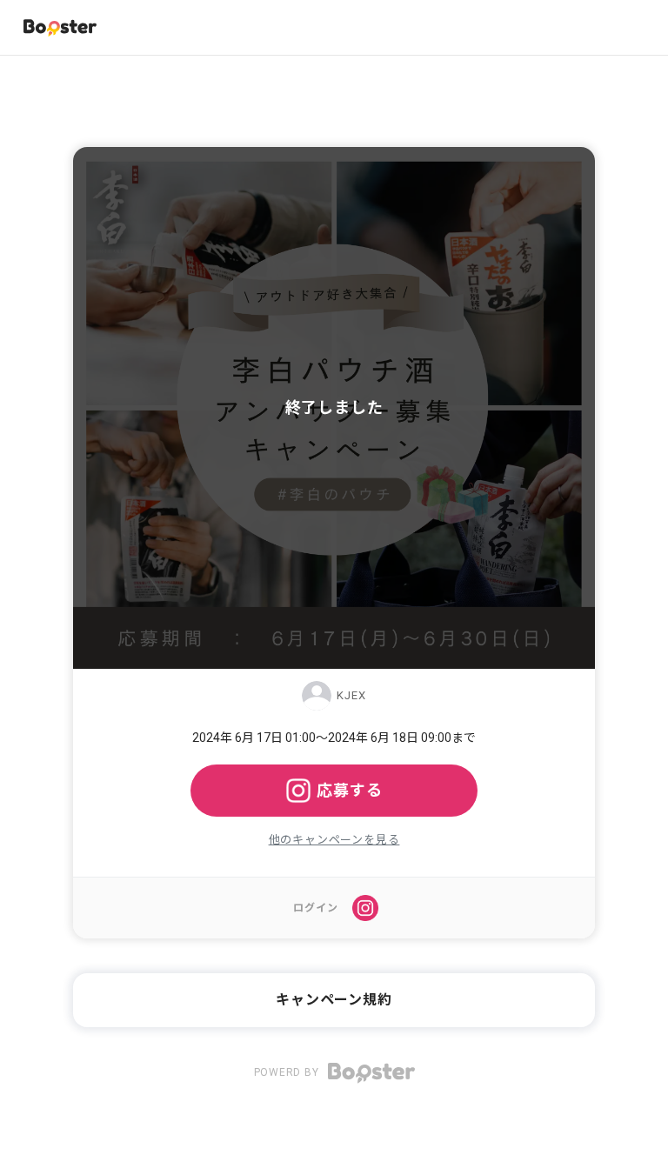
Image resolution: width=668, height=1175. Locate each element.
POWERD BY (288, 1072)
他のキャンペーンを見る (334, 839)
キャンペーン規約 (333, 999)
